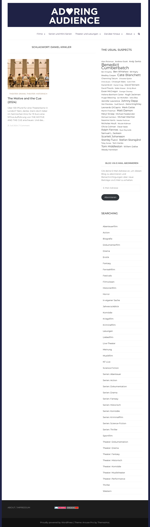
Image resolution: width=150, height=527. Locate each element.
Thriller (106, 485)
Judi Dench (119, 104)
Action (106, 232)
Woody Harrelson (109, 150)
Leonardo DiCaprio (111, 107)
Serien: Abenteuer (112, 374)
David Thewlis (107, 88)
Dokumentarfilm (111, 245)
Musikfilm (108, 355)
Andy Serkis (135, 61)
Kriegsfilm (108, 318)
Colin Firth (131, 82)
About (129, 34)
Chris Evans (105, 82)
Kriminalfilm (109, 325)
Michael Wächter (126, 117)
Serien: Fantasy (110, 398)
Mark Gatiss (128, 107)
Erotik (106, 257)
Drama (106, 251)
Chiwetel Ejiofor (125, 79)
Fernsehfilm (109, 269)
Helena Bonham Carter (112, 94)
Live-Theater (109, 343)
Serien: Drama (110, 392)
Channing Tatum (109, 78)
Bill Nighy (134, 72)
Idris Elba (134, 98)
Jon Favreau (107, 104)
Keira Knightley (133, 104)
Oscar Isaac (122, 127)
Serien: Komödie (111, 411)
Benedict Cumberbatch (115, 66)
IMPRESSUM (23, 507)
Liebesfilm (108, 337)
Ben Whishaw (120, 71)
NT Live (106, 362)
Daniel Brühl (106, 85)
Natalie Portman (123, 120)
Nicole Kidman (124, 124)
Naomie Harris (108, 120)
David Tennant (132, 85)
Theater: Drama (17, 94)
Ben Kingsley (106, 72)
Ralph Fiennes (109, 129)
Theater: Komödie (112, 466)
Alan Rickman (107, 62)
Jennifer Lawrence (110, 101)
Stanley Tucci (109, 139)
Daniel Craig (118, 85)
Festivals (107, 275)
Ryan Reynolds (125, 130)
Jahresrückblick (111, 306)
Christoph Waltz (119, 82)
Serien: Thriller (110, 429)
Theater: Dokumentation (115, 442)
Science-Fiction (111, 368)
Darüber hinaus (112, 34)
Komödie (107, 312)
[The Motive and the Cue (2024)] (28, 75)
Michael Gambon (108, 117)
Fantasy (107, 263)
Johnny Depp (129, 100)
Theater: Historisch (37, 94)
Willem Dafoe (131, 146)
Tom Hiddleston (111, 146)
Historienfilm (109, 288)
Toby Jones (106, 143)
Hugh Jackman (132, 94)
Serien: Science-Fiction (114, 423)
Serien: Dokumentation (115, 386)
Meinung (107, 349)
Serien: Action (110, 380)
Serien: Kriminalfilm (113, 417)
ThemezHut (103, 522)
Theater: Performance (114, 478)
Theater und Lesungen (86, 34)
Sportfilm (108, 435)
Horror (106, 294)
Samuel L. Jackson (111, 133)
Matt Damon (125, 110)
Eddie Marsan (120, 88)
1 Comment (24, 125)
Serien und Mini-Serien (60, 34)
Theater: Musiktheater (114, 472)
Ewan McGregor (109, 91)
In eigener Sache (111, 300)
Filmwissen (108, 281)
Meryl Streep (107, 114)
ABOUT (11, 507)
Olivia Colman (108, 126)
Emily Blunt (131, 88)
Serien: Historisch (112, 405)
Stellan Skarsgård (130, 139)
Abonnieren (110, 197)
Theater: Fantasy (111, 454)
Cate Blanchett (129, 74)
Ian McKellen (122, 98)
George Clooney (125, 91)
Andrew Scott (121, 61)
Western (107, 491)
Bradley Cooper (108, 75)
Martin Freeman (108, 111)
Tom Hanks (117, 143)
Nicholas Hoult (108, 123)
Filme (40, 34)
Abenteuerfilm (110, 226)
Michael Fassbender (125, 114)
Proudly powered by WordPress (56, 522)
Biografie (107, 238)
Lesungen (108, 331)
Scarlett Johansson (113, 136)
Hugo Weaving (108, 98)
